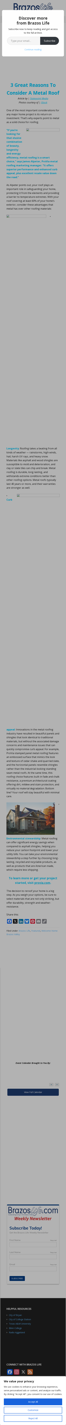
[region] (33, 1400)
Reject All (33, 1418)
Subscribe (49, 40)
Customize (33, 1410)
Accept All (33, 1401)
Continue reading (33, 49)
